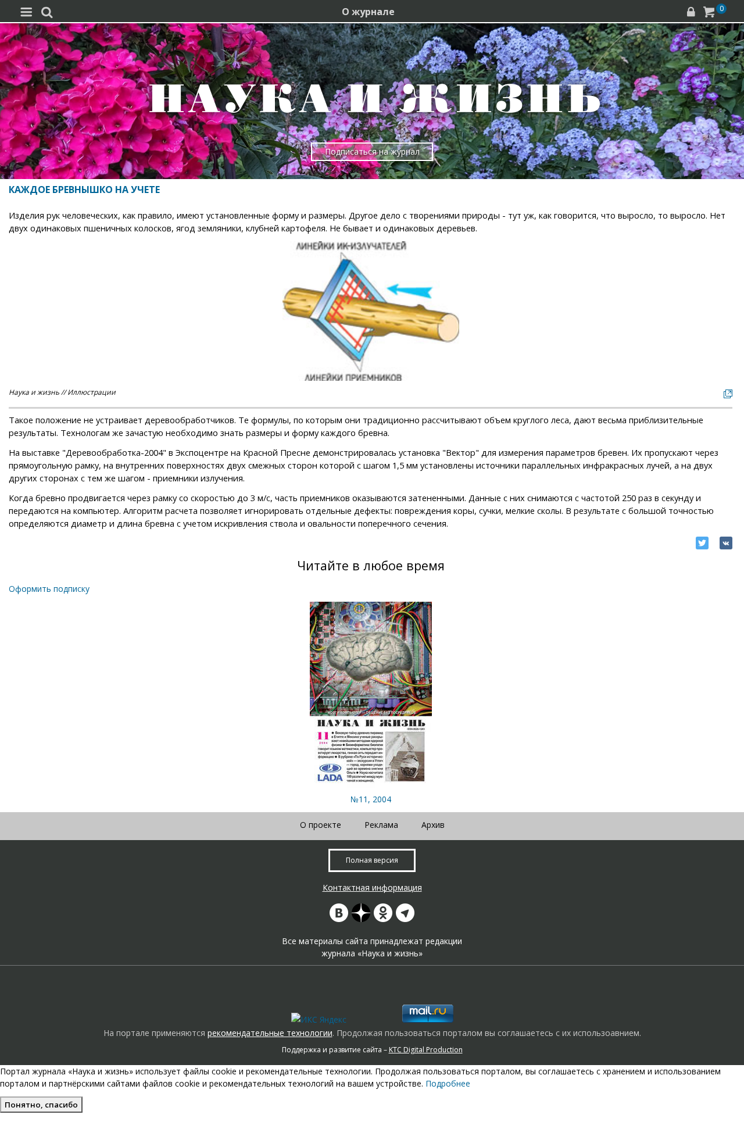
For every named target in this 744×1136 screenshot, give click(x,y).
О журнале (368, 11)
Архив (433, 824)
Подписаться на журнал (372, 151)
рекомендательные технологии (270, 1032)
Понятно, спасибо (41, 1104)
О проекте (320, 824)
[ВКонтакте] (726, 543)
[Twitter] (702, 543)
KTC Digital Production (426, 1050)
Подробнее (447, 1083)
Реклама (381, 824)
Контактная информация (372, 887)
